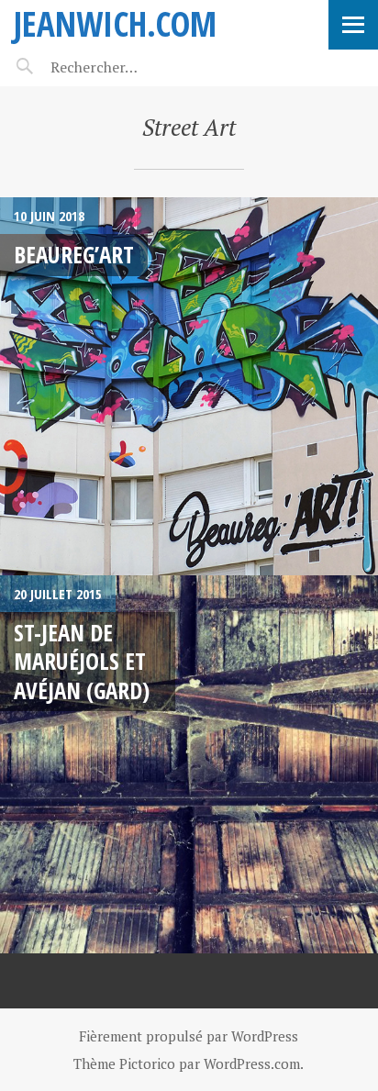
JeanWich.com (115, 23)
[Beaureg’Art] (189, 386)
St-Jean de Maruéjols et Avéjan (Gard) (82, 661)
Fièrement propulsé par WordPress (188, 1036)
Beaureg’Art (74, 254)
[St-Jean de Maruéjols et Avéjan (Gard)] (189, 764)
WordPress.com (252, 1063)
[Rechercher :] (126, 67)
